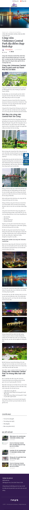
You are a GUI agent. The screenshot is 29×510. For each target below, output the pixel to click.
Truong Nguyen (9, 49)
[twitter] (11, 51)
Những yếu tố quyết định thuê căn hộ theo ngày (18, 458)
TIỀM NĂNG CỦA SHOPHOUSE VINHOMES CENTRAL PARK (17, 437)
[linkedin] (13, 51)
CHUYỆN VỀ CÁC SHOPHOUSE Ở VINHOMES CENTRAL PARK (18, 451)
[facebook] (9, 51)
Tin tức (5, 52)
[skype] (17, 500)
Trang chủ (5, 32)
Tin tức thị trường (9, 419)
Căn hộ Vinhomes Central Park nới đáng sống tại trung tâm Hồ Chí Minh (17, 445)
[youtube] (15, 500)
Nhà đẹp (7, 424)
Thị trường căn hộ (9, 421)
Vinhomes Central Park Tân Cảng (15, 100)
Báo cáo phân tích (9, 426)
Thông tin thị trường (14, 32)
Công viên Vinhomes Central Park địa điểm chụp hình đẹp (13, 35)
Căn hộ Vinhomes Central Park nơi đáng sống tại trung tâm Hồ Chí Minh (17, 465)
